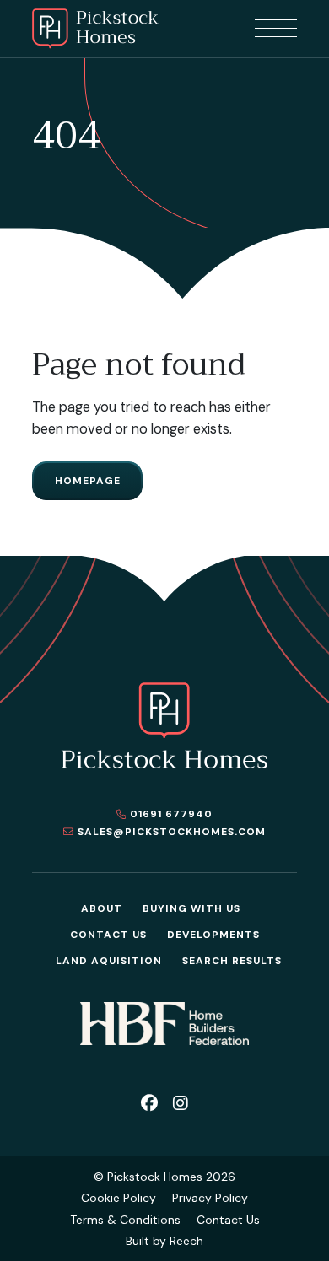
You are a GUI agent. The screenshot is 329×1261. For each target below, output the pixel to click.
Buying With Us (191, 908)
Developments (213, 934)
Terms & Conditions (125, 1219)
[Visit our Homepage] (95, 28)
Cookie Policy (118, 1197)
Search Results (232, 960)
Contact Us (108, 934)
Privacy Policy (210, 1197)
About (101, 908)
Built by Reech (164, 1240)
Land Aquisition (109, 960)
